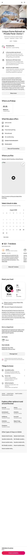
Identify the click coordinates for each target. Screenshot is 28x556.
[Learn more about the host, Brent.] (3, 340)
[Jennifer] (3, 250)
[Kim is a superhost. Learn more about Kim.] (3, 46)
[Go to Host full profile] (13, 290)
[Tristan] (25, 250)
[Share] (21, 2)
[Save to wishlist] (24, 2)
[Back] (3, 2)
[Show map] (13, 178)
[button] (23, 216)
